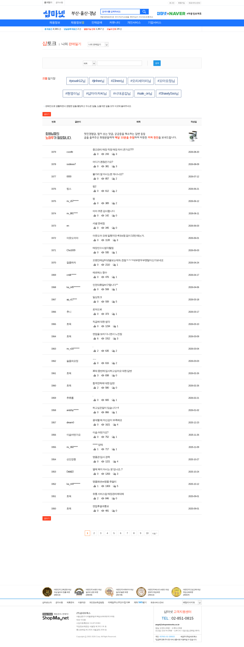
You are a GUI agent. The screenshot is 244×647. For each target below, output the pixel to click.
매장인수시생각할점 (105, 250)
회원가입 (181, 3)
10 (147, 533)
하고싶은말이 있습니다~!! (106, 410)
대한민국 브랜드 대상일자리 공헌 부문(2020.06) (93, 592)
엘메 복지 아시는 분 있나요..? (107, 471)
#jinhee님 (98, 81)
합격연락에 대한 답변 (105, 385)
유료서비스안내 (194, 3)
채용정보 (54, 22)
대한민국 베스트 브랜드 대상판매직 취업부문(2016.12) (158, 592)
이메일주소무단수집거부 (119, 602)
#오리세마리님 (140, 81)
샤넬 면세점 (105, 225)
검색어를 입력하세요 (111, 11)
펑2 (105, 188)
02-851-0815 (178, 618)
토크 (49, 43)
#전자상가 (134, 17)
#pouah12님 (77, 81)
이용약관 (81, 602)
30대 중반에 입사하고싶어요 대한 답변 (112, 373)
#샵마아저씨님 (96, 93)
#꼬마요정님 (166, 81)
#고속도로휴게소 (146, 17)
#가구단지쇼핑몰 (122, 17)
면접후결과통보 (105, 508)
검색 (144, 11)
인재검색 (96, 22)
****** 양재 (105, 447)
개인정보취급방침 (96, 602)
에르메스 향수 (105, 274)
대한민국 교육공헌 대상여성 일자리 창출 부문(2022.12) (62, 592)
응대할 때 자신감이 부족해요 (107, 422)
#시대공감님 (122, 93)
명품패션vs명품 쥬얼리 (105, 483)
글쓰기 (46, 114)
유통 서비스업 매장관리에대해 (108, 496)
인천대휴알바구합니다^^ (105, 287)
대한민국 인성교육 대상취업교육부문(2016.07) (191, 592)
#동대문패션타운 (107, 17)
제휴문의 (70, 602)
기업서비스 (154, 22)
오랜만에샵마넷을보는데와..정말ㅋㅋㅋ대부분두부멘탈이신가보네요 (128, 262)
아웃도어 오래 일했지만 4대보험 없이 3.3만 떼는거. (118, 237)
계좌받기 (140, 602)
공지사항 (59, 2)
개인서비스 (134, 22)
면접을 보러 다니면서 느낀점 (107, 336)
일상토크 (105, 299)
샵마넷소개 (46, 602)
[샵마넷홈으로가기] (55, 613)
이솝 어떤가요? (105, 434)
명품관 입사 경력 (105, 459)
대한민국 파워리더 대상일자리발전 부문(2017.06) (124, 592)
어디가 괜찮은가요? (105, 164)
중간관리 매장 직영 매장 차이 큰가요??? (113, 151)
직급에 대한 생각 (105, 324)
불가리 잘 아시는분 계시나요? (108, 176)
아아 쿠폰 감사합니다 (105, 213)
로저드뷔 (105, 311)
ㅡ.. (105, 360)
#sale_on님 (144, 93)
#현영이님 (72, 93)
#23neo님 (117, 81)
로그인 (171, 3)
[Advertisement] (122, 569)
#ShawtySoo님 (169, 93)
